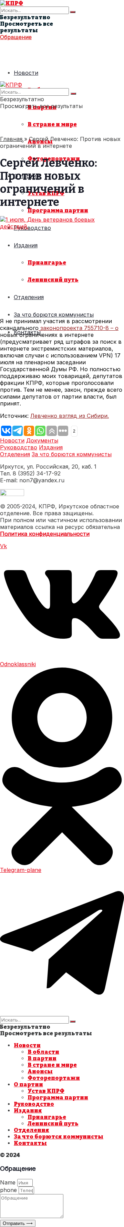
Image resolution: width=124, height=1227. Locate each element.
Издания (26, 245)
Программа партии (58, 210)
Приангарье (47, 262)
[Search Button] (72, 12)
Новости (26, 72)
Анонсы (40, 1071)
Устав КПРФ (46, 1091)
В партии (42, 1058)
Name (8, 1182)
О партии (28, 1084)
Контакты (30, 1143)
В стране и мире (52, 124)
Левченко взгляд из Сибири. (69, 415)
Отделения (29, 297)
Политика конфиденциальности (45, 533)
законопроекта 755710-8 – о (78, 328)
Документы (42, 440)
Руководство (18, 447)
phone (9, 1190)
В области (43, 1052)
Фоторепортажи (54, 1078)
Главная (11, 138)
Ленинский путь (53, 279)
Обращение (16, 37)
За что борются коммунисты (54, 314)
